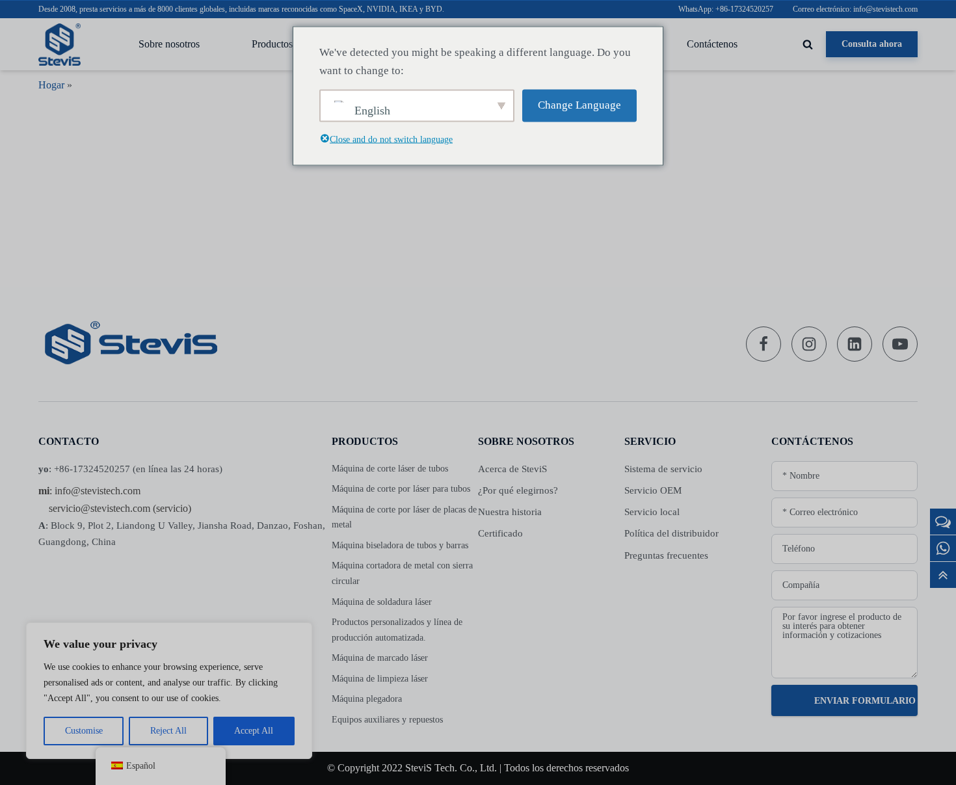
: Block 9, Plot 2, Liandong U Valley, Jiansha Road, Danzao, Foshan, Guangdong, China (181, 533)
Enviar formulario (865, 701)
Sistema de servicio (663, 469)
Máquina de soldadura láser (382, 602)
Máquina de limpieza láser (380, 679)
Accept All (253, 731)
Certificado (500, 533)
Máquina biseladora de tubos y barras (400, 545)
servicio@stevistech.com (99, 508)
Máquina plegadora (367, 699)
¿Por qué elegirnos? (518, 490)
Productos (272, 43)
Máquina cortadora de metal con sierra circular (402, 573)
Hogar (51, 84)
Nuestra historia (510, 512)
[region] (169, 690)
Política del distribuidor (671, 533)
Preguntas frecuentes (666, 555)
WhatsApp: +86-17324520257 (725, 9)
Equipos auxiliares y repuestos (387, 720)
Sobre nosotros (169, 43)
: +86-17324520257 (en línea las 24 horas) (130, 469)
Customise (84, 731)
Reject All (168, 731)
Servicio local (652, 512)
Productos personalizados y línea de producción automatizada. (397, 630)
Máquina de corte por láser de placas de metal (404, 517)
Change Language (579, 105)
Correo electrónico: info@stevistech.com (855, 9)
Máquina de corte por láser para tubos (401, 489)
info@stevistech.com (97, 490)
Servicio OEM (653, 490)
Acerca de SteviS (512, 469)
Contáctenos (712, 43)
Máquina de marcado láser (380, 658)
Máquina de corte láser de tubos (390, 468)
